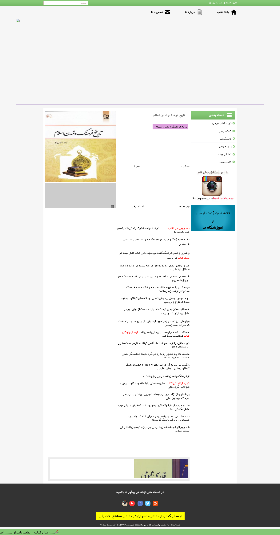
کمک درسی (225, 131)
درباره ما (190, 12)
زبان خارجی (225, 146)
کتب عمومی (225, 162)
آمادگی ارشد (224, 154)
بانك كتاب (223, 12)
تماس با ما (157, 12)
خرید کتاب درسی (221, 123)
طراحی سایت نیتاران (109, 524)
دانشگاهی (225, 138)
